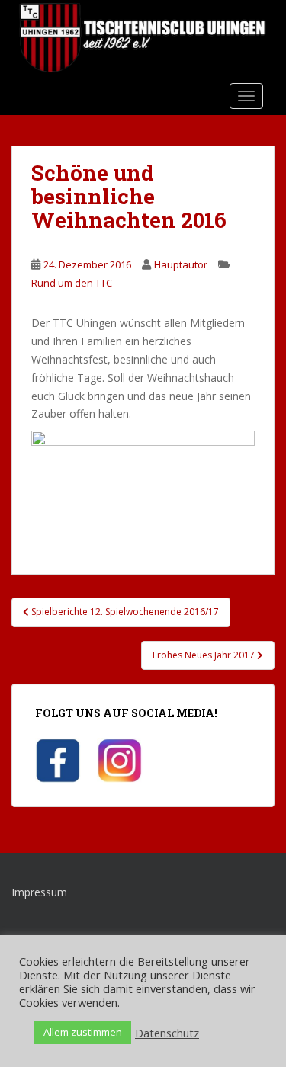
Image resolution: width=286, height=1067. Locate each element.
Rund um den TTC (71, 283)
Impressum (39, 892)
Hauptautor (180, 264)
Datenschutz (167, 1033)
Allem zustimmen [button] (82, 1032)
